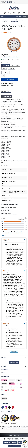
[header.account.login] (18, 13)
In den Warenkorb (9, 79)
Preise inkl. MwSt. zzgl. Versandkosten (10, 56)
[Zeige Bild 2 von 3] (14, 51)
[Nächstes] (25, 44)
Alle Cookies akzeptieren (14, 446)
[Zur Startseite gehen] (14, 8)
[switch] (25, 446)
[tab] (6, 91)
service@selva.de (8, 1)
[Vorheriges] (2, 44)
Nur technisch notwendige (10, 442)
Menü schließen (7, 96)
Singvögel (4, 68)
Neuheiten (18, 16)
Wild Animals (11, 68)
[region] (14, 44)
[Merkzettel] (14, 13)
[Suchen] (4, 13)
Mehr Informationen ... (19, 439)
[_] (14, 44)
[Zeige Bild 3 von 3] (16, 51)
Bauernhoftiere (5, 65)
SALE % (25, 16)
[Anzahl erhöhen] (7, 72)
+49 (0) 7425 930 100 (10, 2)
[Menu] (2, 16)
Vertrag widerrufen (14, 362)
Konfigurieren (21, 442)
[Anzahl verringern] (2, 72)
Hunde (12, 65)
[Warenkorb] (23, 13)
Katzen (17, 65)
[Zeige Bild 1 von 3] (11, 51)
